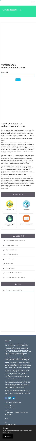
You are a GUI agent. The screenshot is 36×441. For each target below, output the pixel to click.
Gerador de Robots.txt (11, 250)
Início (6, 422)
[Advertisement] (18, 42)
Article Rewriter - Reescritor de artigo (15, 240)
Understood (8, 436)
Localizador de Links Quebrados (14, 273)
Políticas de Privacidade (10, 424)
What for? (9, 432)
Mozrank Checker (10, 268)
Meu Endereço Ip (10, 259)
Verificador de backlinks (12, 254)
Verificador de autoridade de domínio (15, 277)
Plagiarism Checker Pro (12, 245)
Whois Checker (9, 263)
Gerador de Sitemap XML (10, 408)
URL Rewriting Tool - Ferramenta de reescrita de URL (16, 412)
